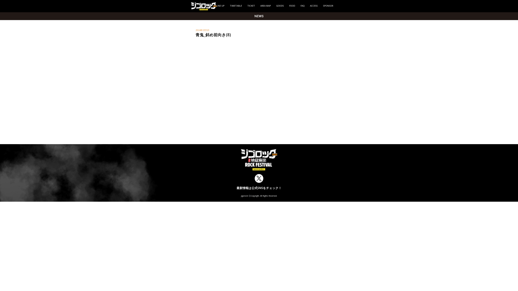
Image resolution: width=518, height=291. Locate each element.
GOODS (280, 5)
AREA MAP (265, 5)
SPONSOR (328, 5)
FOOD (292, 5)
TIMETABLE (236, 5)
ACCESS (314, 5)
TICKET (251, 5)
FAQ (303, 5)
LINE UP (220, 5)
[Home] (204, 6)
